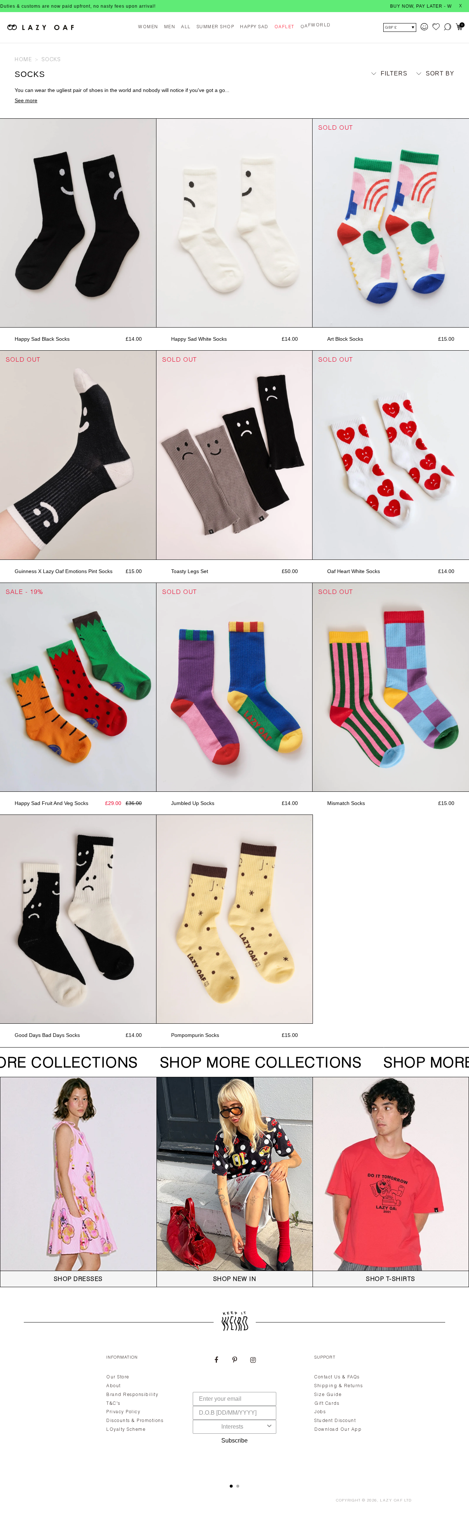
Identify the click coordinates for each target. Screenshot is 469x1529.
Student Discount (335, 1421)
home (23, 60)
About (113, 1386)
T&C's (113, 1403)
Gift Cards (326, 1403)
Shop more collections (247, 1064)
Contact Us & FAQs (337, 1377)
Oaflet (284, 27)
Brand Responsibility (132, 1395)
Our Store (117, 1377)
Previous (3, 223)
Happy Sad (254, 27)
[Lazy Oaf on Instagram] (252, 1360)
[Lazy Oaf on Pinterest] (234, 1360)
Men (170, 27)
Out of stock (390, 319)
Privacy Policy (123, 1412)
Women (148, 27)
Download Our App (338, 1430)
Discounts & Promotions (134, 1421)
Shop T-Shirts (391, 1280)
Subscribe (234, 1440)
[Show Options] (269, 1426)
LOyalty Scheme (125, 1430)
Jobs (320, 1412)
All (186, 27)
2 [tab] (237, 1486)
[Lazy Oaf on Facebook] (216, 1360)
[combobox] (232, 1426)
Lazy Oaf (391, 1501)
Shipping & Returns (338, 1386)
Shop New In (234, 1280)
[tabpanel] (234, 1410)
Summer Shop (215, 27)
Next (152, 223)
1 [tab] (231, 1486)
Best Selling (426, 108)
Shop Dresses (78, 1280)
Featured (432, 87)
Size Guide (327, 1395)
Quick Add (78, 319)
